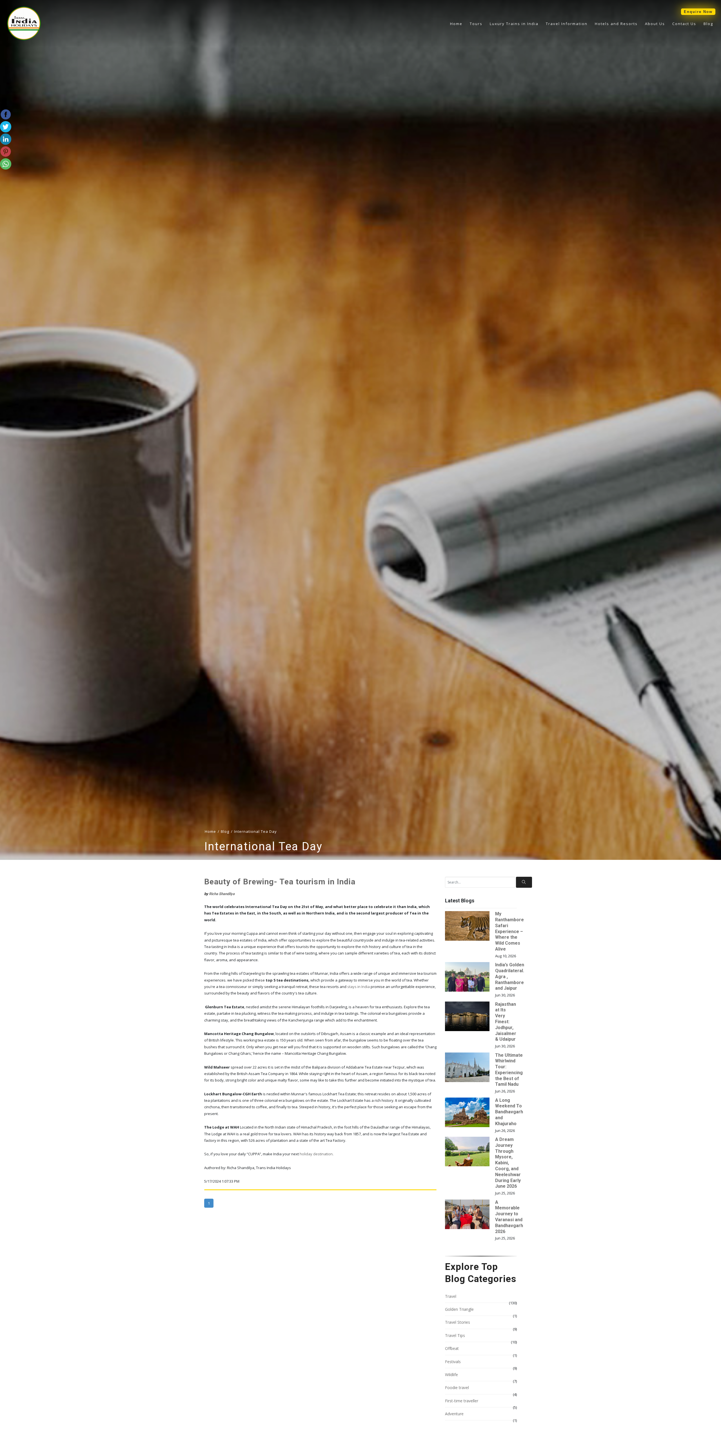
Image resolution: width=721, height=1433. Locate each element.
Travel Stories (457, 1322)
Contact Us (684, 23)
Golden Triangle (459, 1309)
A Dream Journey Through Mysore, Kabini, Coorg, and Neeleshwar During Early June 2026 (508, 1163)
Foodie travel (457, 1387)
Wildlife (451, 1374)
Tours (476, 23)
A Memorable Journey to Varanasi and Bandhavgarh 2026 (509, 1217)
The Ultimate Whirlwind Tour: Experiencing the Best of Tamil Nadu (509, 1070)
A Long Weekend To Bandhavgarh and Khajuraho (509, 1112)
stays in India (358, 986)
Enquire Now (698, 12)
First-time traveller (461, 1400)
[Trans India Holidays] (24, 38)
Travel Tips (455, 1335)
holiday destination (316, 1153)
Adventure (454, 1413)
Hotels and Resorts (616, 23)
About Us (655, 23)
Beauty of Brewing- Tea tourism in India (279, 881)
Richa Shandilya (222, 894)
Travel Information (567, 23)
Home (456, 23)
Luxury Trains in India (514, 23)
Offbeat (452, 1348)
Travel (450, 1296)
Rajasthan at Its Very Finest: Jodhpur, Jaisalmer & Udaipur (505, 1022)
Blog (708, 23)
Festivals (453, 1361)
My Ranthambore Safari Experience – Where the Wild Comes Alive (509, 931)
